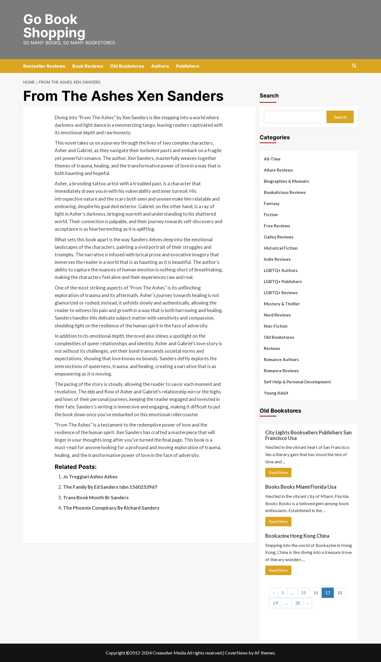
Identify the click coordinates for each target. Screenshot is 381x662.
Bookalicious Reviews (285, 192)
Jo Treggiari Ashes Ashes (90, 477)
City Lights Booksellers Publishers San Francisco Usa (308, 435)
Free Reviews (277, 225)
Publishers (187, 66)
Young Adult (276, 392)
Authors (160, 66)
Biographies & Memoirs (286, 181)
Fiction (271, 214)
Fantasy (271, 203)
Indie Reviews (277, 259)
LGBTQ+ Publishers (283, 281)
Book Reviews (87, 66)
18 (339, 592)
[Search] (354, 66)
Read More (278, 472)
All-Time (272, 158)
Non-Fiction (276, 325)
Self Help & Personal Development (297, 381)
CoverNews (236, 652)
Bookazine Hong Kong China (297, 536)
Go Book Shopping (54, 26)
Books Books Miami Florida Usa (300, 487)
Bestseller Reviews (44, 66)
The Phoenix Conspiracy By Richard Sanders (111, 508)
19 (275, 602)
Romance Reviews (281, 370)
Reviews (272, 348)
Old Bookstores (127, 66)
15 (303, 592)
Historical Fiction (281, 247)
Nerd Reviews (277, 314)
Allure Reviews (278, 169)
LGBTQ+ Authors (281, 270)
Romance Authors (281, 359)
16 (315, 592)
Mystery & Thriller (282, 303)
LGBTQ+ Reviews (281, 292)
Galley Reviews (278, 236)
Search (269, 95)
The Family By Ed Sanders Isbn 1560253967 (110, 487)
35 (297, 602)
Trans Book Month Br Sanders (96, 497)
